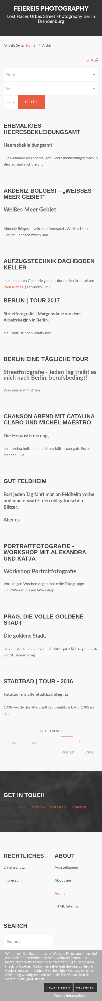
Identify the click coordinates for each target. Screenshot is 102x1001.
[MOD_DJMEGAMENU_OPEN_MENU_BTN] (96, 32)
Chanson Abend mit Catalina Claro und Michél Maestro (49, 419)
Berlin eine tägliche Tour (46, 359)
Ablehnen (85, 987)
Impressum (13, 880)
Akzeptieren (58, 987)
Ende (89, 752)
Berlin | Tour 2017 (32, 300)
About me (63, 880)
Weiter (68, 752)
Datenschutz (14, 867)
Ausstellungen (66, 867)
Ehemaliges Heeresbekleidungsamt (42, 128)
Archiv (60, 893)
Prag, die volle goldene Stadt (43, 619)
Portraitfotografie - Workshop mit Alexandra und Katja (45, 552)
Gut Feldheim (25, 481)
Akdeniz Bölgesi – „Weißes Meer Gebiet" (48, 193)
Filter (31, 102)
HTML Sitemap (67, 906)
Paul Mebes (13, 287)
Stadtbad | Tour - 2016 (38, 681)
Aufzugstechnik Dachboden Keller (49, 264)
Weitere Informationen (70, 995)
